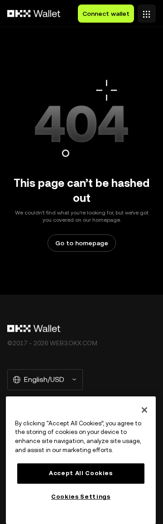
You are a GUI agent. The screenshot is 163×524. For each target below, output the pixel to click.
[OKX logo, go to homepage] (34, 13)
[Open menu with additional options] (147, 11)
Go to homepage (81, 243)
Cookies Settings (80, 496)
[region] (81, 460)
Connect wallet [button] (105, 13)
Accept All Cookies (81, 473)
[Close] (144, 410)
